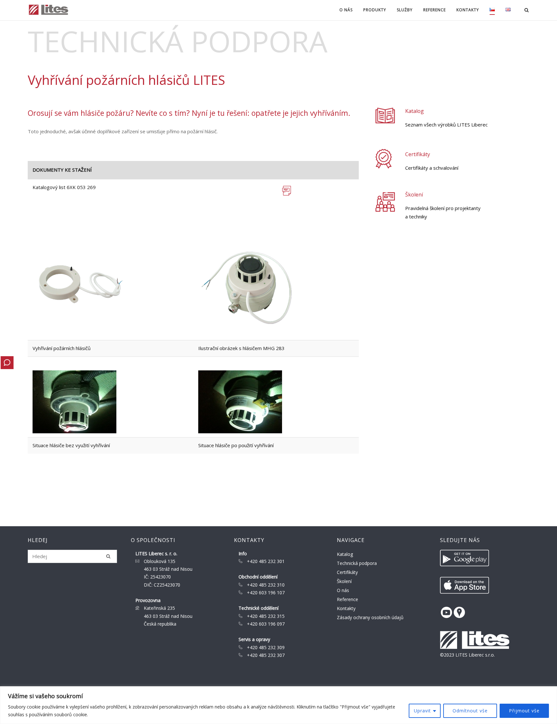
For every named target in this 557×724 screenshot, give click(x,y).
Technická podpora (357, 563)
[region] (278, 705)
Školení (414, 194)
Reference (434, 10)
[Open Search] (526, 11)
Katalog (414, 111)
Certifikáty (417, 154)
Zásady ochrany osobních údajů (370, 617)
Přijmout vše (524, 711)
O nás (343, 590)
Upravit (422, 711)
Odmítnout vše (470, 711)
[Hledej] (108, 556)
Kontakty (346, 608)
